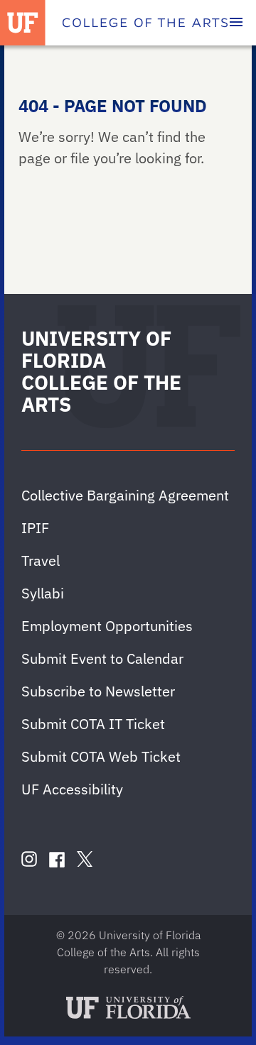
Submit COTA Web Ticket (101, 756)
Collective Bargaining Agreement (125, 495)
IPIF (35, 527)
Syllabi (42, 593)
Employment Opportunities (107, 625)
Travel (40, 560)
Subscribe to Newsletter (98, 691)
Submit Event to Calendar (102, 658)
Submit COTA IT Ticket (93, 723)
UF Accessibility (72, 789)
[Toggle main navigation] (236, 22)
